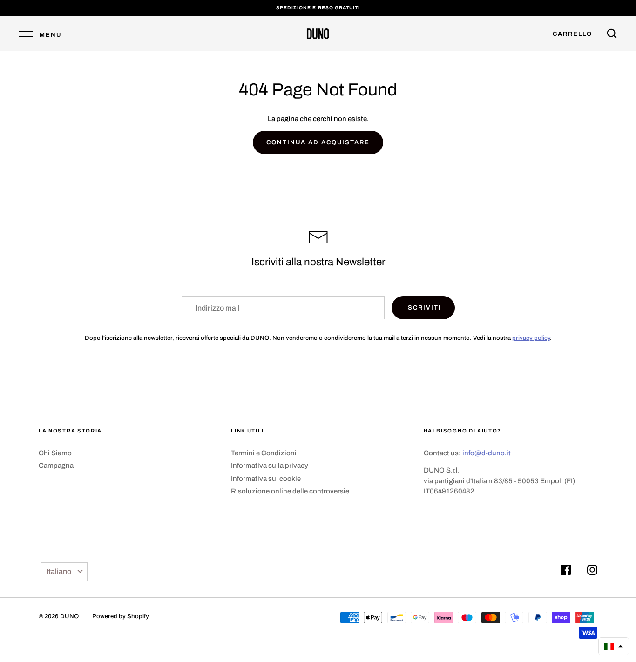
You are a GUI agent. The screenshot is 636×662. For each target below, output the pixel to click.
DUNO (69, 616)
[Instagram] (592, 571)
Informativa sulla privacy (269, 465)
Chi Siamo (55, 453)
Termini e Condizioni (264, 453)
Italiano (59, 571)
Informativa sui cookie (266, 478)
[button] (614, 646)
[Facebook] (566, 571)
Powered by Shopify (120, 616)
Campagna (56, 465)
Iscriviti (423, 307)
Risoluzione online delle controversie (290, 491)
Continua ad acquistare (317, 142)
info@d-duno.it (486, 453)
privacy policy (531, 337)
